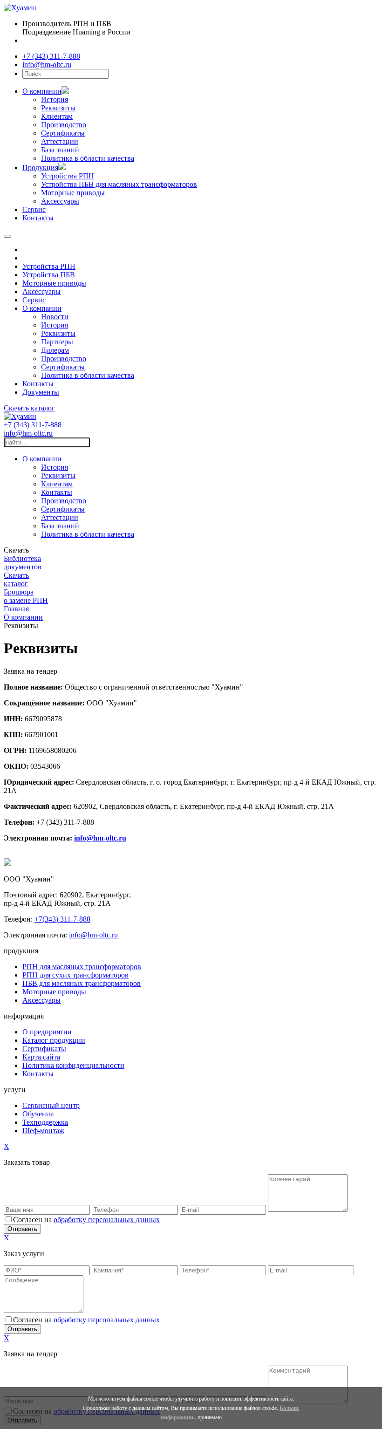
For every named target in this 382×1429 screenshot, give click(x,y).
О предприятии (47, 1032)
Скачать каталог (90, 40)
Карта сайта (41, 1057)
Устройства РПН (67, 176)
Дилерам (55, 350)
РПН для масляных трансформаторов (81, 967)
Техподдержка (45, 1122)
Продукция (40, 167)
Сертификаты (63, 133)
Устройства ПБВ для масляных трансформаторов (119, 184)
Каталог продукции (53, 1040)
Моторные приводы (73, 193)
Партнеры (57, 342)
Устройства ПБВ (48, 275)
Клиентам (57, 116)
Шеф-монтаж (43, 1131)
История (54, 99)
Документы (40, 392)
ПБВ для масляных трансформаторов (81, 983)
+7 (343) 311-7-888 (51, 56)
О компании (41, 91)
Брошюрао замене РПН (26, 596)
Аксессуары (60, 201)
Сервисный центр (51, 1105)
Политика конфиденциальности (73, 1065)
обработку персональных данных (107, 1220)
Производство (63, 125)
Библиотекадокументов (22, 562)
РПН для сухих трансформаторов (75, 975)
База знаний (60, 150)
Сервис (34, 209)
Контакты (38, 218)
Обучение (38, 1114)
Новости (54, 317)
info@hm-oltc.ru (46, 64)
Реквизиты (58, 108)
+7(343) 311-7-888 (62, 919)
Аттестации (59, 141)
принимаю (210, 1417)
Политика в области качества (87, 158)
